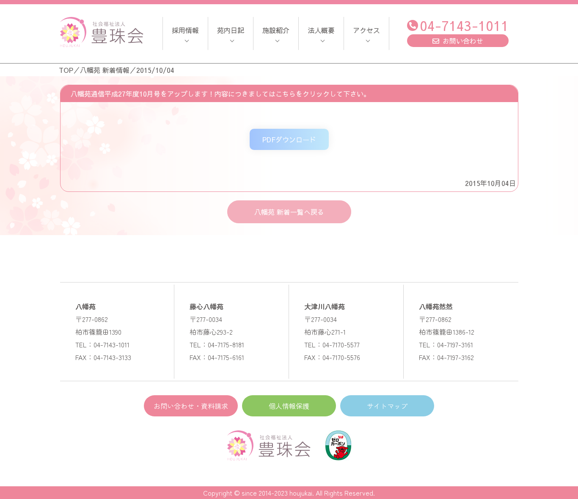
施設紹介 (275, 30)
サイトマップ (387, 406)
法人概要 (321, 30)
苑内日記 (230, 30)
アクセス (366, 30)
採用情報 (185, 30)
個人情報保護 (289, 406)
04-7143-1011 (464, 25)
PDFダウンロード (289, 139)
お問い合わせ (463, 40)
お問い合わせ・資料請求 (191, 406)
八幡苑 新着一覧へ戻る (289, 211)
